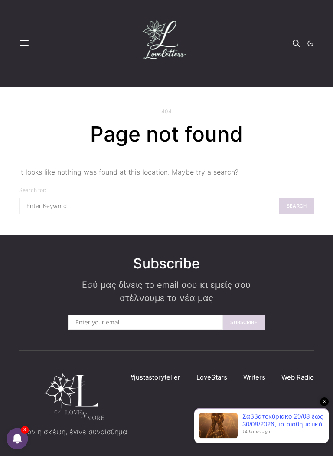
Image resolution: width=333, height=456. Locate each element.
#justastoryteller (155, 377)
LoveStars (211, 377)
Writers (254, 377)
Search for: (32, 190)
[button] (310, 43)
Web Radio (297, 377)
